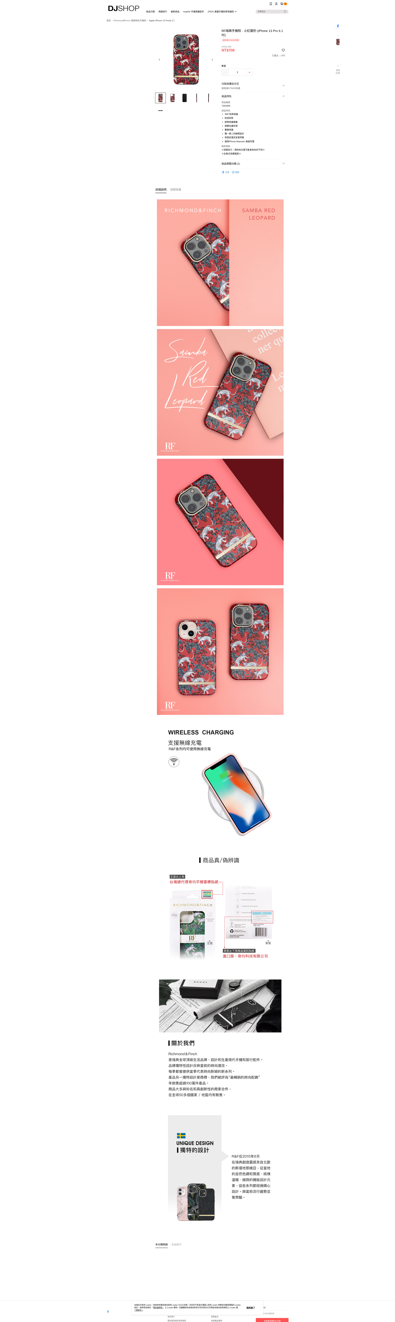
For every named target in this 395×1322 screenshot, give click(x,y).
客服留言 (214, 1317)
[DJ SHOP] (123, 8)
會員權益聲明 (216, 1321)
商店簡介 (171, 1317)
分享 (227, 172)
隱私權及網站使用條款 (177, 1321)
